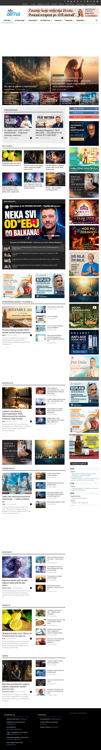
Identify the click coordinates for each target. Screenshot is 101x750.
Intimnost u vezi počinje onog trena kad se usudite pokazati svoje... (55, 691)
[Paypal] (74, 1)
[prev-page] (5, 142)
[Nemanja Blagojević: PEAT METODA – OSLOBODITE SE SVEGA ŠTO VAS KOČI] (49, 121)
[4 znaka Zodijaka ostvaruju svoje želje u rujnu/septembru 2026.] (69, 98)
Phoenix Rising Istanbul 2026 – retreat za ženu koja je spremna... (17, 331)
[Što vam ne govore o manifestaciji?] (26, 77)
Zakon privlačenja (10, 83)
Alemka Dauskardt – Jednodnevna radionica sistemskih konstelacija (84, 489)
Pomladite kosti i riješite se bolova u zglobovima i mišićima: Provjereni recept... (55, 631)
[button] (96, 21)
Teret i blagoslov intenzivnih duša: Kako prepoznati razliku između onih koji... (33, 186)
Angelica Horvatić (9, 89)
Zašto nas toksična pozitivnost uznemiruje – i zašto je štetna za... (16, 499)
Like (96, 108)
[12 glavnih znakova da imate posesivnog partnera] (41, 663)
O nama (33, 4)
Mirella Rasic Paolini (8, 691)
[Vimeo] (87, 1)
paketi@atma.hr (11, 744)
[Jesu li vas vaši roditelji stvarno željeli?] (41, 682)
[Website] (90, 1)
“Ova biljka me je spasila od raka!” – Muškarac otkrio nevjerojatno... (54, 612)
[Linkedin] (71, 1)
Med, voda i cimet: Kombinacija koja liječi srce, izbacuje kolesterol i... (55, 640)
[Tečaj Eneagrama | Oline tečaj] (41, 309)
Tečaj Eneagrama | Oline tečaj (55, 307)
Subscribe (94, 117)
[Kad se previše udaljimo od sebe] (41, 504)
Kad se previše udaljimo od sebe (56, 502)
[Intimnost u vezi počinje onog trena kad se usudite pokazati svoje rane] (41, 692)
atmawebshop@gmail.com (14, 729)
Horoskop (48, 163)
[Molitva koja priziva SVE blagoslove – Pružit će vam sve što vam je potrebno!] (41, 588)
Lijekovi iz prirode (7, 160)
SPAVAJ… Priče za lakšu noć (80, 503)
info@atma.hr (23, 719)
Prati (95, 113)
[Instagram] (68, 1)
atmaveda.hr (55, 727)
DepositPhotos (83, 713)
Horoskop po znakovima (10, 93)
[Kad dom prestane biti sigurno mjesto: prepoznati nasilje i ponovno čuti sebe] (33, 157)
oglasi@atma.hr (11, 724)
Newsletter (54, 4)
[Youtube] (97, 1)
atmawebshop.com (55, 719)
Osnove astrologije (52, 316)
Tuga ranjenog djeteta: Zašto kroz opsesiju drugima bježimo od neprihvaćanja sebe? (55, 494)
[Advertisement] (50, 39)
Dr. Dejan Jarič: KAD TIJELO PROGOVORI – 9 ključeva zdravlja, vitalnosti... (17, 132)
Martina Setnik (6, 588)
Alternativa (45, 20)
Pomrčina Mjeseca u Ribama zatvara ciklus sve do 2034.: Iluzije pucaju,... (55, 167)
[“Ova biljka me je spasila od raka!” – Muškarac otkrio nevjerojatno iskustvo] (41, 613)
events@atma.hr (16, 734)
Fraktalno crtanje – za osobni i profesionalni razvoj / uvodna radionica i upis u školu (84, 479)
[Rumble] (77, 1)
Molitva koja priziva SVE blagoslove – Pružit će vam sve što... (55, 587)
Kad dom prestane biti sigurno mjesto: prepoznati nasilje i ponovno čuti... (33, 167)
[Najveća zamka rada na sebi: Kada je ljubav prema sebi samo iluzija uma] (31, 98)
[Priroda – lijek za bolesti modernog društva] (55, 179)
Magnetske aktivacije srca (79, 498)
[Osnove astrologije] (41, 319)
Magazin (69, 20)
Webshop (61, 4)
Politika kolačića (80, 4)
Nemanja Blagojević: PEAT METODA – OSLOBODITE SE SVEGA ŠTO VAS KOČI (49, 132)
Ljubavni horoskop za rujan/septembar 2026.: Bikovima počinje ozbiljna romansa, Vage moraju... (13, 415)
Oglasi (4, 335)
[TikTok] (81, 1)
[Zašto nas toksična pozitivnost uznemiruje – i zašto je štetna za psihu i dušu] (89, 98)
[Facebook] (64, 1)
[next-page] (6, 196)
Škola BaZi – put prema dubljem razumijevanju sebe (81, 476)
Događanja (5, 326)
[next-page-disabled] (8, 142)
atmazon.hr (43, 724)
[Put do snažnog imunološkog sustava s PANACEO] (41, 328)
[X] (84, 1)
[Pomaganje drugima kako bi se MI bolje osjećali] (41, 485)
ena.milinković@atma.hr (14, 739)
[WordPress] (94, 1)
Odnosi (26, 163)
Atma (54, 89)
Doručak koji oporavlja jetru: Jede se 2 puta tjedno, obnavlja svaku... (56, 621)
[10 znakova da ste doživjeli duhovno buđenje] (41, 578)
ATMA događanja (9, 127)
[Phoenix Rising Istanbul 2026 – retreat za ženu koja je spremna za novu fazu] (17, 317)
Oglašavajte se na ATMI (43, 4)
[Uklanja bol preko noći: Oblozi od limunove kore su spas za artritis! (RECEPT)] (12, 156)
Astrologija (19, 20)
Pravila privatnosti (91, 4)
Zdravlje (57, 20)
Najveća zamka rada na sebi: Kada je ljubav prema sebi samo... (15, 582)
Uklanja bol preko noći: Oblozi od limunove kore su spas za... (17, 634)
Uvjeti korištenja (70, 4)
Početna (7, 20)
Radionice (80, 20)
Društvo (48, 185)
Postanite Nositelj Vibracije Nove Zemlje (84, 474)
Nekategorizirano (58, 75)
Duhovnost (33, 20)
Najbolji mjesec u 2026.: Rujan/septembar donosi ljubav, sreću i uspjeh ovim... (11, 190)
